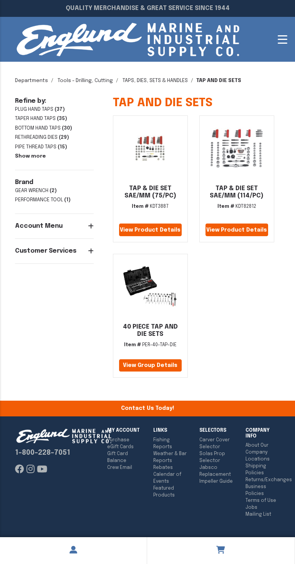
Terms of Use (260, 500)
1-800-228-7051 (42, 452)
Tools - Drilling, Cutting (85, 80)
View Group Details (150, 365)
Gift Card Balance (117, 457)
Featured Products (164, 492)
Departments (31, 80)
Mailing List (258, 514)
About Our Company (256, 449)
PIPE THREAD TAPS (35, 147)
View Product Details (150, 230)
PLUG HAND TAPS (34, 109)
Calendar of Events (167, 478)
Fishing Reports (162, 443)
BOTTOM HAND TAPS (38, 128)
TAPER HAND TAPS (35, 118)
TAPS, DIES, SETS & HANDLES (155, 80)
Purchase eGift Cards (120, 443)
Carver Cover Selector (214, 443)
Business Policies (255, 490)
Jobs (251, 507)
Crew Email (119, 467)
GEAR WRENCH (31, 190)
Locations (257, 459)
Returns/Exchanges (262, 480)
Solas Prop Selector (212, 457)
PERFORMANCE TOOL (39, 199)
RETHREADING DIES (36, 137)
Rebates (163, 467)
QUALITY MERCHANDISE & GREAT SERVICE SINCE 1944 (148, 8)
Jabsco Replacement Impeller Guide (216, 474)
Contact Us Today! (147, 408)
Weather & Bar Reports (170, 457)
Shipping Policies (255, 469)
